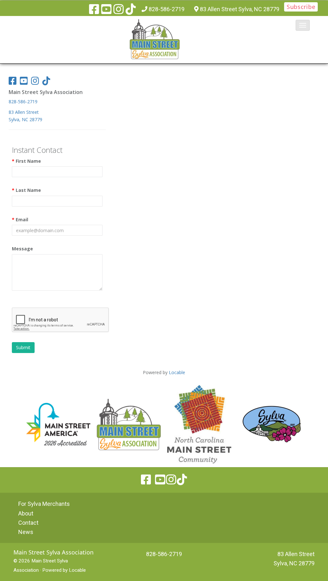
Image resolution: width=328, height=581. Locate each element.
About (25, 513)
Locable (77, 570)
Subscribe (301, 7)
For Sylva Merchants (44, 503)
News (25, 532)
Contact (28, 522)
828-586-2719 (166, 9)
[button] (303, 25)
